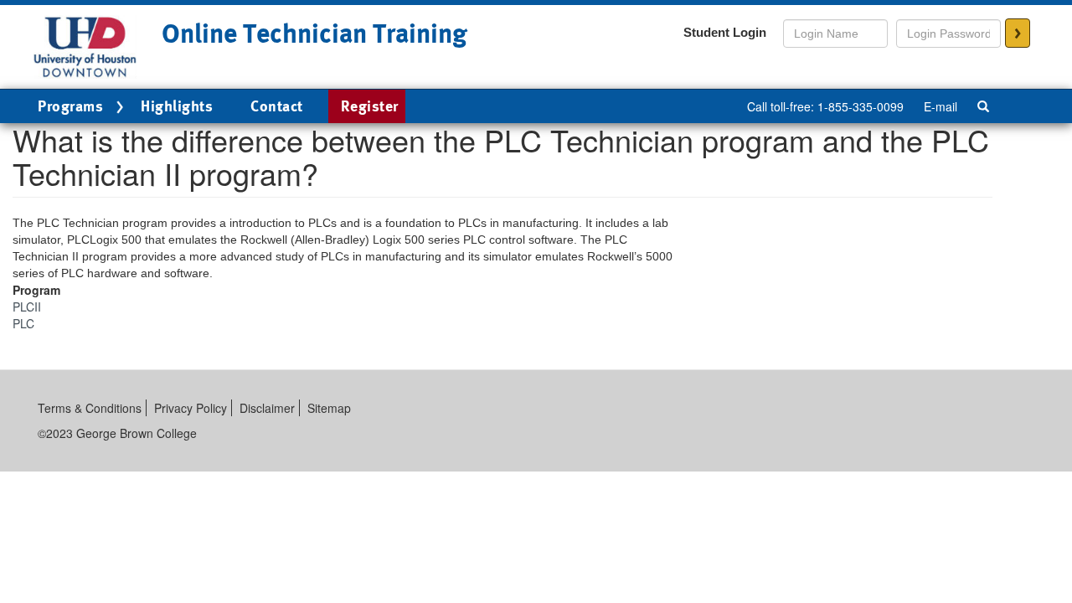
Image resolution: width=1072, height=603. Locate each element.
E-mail (940, 106)
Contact (276, 106)
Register (370, 106)
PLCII (27, 306)
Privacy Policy (190, 407)
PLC (23, 323)
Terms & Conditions (90, 407)
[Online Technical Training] (85, 45)
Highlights (177, 106)
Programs (70, 106)
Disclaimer (267, 407)
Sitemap (329, 407)
